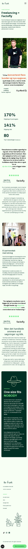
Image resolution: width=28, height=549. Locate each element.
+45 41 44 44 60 (7, 489)
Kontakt (5, 508)
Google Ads (6, 502)
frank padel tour (7, 505)
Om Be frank (6, 497)
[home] (5, 3)
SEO (4, 500)
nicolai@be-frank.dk (8, 486)
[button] (25, 3)
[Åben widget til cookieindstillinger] (2, 546)
